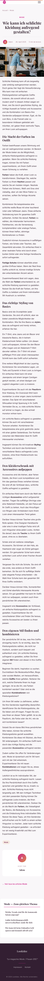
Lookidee (22, 951)
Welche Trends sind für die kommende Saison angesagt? (21, 913)
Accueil (5, 10)
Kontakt (28, 967)
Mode (12, 10)
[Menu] (39, 2)
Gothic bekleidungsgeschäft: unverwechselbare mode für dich (18, 921)
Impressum (17, 967)
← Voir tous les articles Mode (14, 884)
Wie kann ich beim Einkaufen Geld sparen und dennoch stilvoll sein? (19, 929)
